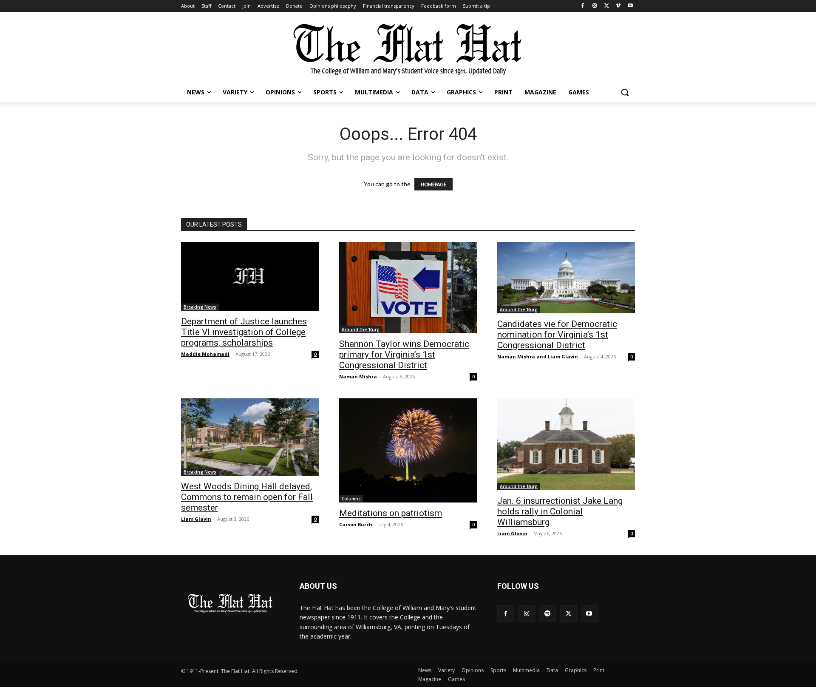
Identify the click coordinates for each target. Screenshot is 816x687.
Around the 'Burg (361, 329)
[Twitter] (607, 6)
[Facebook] (583, 6)
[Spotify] (547, 613)
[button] (625, 92)
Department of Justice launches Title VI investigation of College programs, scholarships (244, 332)
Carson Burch (355, 524)
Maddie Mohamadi (205, 354)
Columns (351, 499)
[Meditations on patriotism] (408, 450)
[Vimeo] (618, 6)
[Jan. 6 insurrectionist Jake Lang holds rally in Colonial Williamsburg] (566, 444)
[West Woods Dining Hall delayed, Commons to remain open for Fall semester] (250, 437)
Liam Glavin (196, 519)
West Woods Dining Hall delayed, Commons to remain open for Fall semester (247, 497)
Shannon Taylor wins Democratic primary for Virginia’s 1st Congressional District (404, 354)
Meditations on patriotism (390, 513)
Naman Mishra (358, 376)
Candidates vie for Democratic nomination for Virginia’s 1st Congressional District (557, 334)
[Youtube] (630, 6)
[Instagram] (595, 6)
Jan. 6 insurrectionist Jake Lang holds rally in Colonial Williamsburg (560, 511)
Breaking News (200, 307)
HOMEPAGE (433, 184)
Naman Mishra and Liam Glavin (537, 356)
